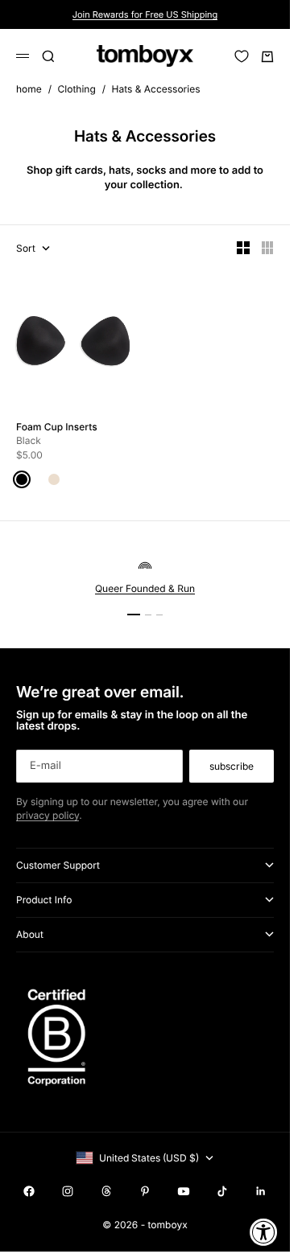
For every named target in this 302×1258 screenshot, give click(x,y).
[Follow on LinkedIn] (260, 1191)
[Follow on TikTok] (222, 1191)
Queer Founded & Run (145, 588)
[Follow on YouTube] (183, 1191)
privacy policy (47, 815)
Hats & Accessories (155, 89)
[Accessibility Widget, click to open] (264, 1232)
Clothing (77, 89)
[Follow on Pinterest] (145, 1191)
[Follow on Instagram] (67, 1191)
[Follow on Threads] (106, 1191)
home (29, 89)
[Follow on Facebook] (29, 1191)
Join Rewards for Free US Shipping (145, 14)
